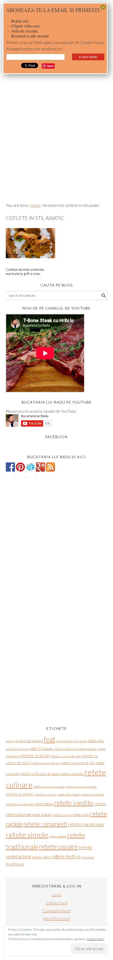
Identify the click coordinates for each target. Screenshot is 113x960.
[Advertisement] (56, 140)
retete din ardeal (68, 794)
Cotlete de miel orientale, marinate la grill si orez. (25, 271)
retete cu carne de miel (65, 756)
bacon (10, 741)
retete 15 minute (41, 749)
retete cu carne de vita (77, 762)
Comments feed (57, 910)
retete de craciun (45, 794)
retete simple (27, 834)
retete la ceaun (62, 815)
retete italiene (42, 815)
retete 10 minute (17, 749)
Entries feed (56, 903)
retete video (41, 857)
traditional (15, 864)
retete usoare (58, 846)
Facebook (56, 436)
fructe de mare (64, 741)
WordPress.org (56, 918)
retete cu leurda (72, 774)
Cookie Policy (95, 939)
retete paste (81, 815)
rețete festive (66, 856)
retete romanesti (45, 823)
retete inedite (73, 803)
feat (49, 739)
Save (50, 66)
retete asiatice (87, 749)
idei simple (80, 741)
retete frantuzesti (92, 794)
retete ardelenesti (65, 749)
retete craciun (35, 755)
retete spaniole (57, 836)
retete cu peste (19, 794)
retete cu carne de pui (45, 763)
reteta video (96, 741)
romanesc (88, 857)
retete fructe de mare (20, 804)
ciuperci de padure (28, 740)
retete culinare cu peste (81, 786)
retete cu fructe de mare (40, 773)
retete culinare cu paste (49, 786)
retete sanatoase (86, 824)
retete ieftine (43, 804)
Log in (56, 894)
